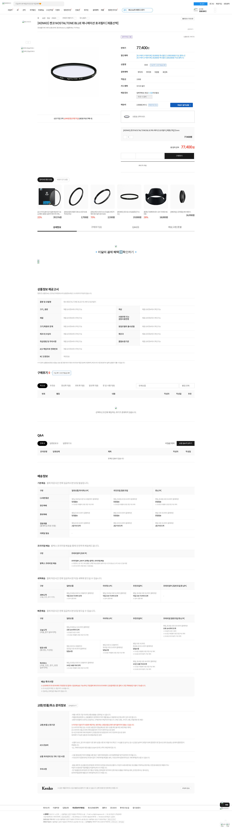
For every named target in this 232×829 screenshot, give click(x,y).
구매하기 (179, 156)
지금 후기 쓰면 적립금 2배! (158, 65)
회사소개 (46, 808)
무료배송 (41, 10)
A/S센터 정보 (186, 788)
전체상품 (142, 386)
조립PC (10, 10)
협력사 (104, 808)
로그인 (212, 4)
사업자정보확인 (65, 816)
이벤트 (57, 10)
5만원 (157, 72)
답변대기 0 (67, 443)
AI (17, 10)
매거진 (86, 10)
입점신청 (66, 808)
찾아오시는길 (124, 808)
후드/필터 (83, 18)
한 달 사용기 (109, 386)
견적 (24, 10)
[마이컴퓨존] (227, 11)
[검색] (60, 4)
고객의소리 (114, 822)
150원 (139, 79)
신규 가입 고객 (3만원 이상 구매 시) (73, 119)
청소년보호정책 (93, 808)
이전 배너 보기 (27, 42)
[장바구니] (220, 11)
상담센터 (227, 4)
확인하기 (128, 252)
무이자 (140, 72)
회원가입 (219, 4)
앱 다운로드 (137, 808)
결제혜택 (95, 10)
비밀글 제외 (169, 443)
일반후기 (93, 386)
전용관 (77, 10)
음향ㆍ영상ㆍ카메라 (49, 18)
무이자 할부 (141, 86)
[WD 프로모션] (225, 808)
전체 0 (42, 443)
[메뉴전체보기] (3, 10)
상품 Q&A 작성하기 (185, 443)
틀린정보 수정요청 (187, 18)
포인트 (165, 72)
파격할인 (33, 10)
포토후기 (79, 386)
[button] (215, 9)
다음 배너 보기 (29, 42)
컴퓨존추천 (67, 10)
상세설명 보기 (72, 705)
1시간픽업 (49, 10)
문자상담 (121, 822)
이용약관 (56, 808)
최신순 (42, 386)
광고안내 (113, 808)
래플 (102, 10)
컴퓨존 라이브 (112, 10)
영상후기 (66, 386)
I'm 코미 (202, 4)
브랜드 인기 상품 (62, 180)
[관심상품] (128, 156)
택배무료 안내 (153, 105)
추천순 (52, 386)
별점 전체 (185, 386)
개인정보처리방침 (78, 808)
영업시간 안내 (111, 819)
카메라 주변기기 (67, 18)
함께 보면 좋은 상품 (46, 180)
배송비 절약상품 (184, 105)
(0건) (146, 65)
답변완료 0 (54, 443)
